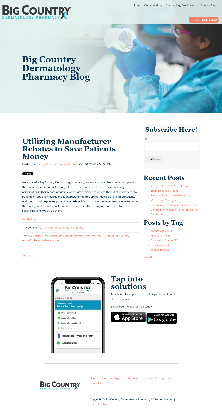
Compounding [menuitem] (153, 5)
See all (148, 257)
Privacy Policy (98, 404)
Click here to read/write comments (63, 227)
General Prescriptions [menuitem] (157, 378)
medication (76, 235)
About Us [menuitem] (95, 383)
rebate (47, 240)
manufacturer (31, 240)
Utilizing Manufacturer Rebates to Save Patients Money (69, 148)
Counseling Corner (115, 235)
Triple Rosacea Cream (164, 190)
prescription (59, 235)
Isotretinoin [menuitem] (131, 378)
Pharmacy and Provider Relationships (174, 205)
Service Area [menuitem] (208, 5)
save (56, 240)
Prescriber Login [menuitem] (204, 20)
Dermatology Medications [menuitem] (181, 5)
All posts (27, 255)
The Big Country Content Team (55, 164)
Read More (29, 219)
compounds (93, 235)
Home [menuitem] (136, 5)
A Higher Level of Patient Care (170, 186)
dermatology (41, 235)
